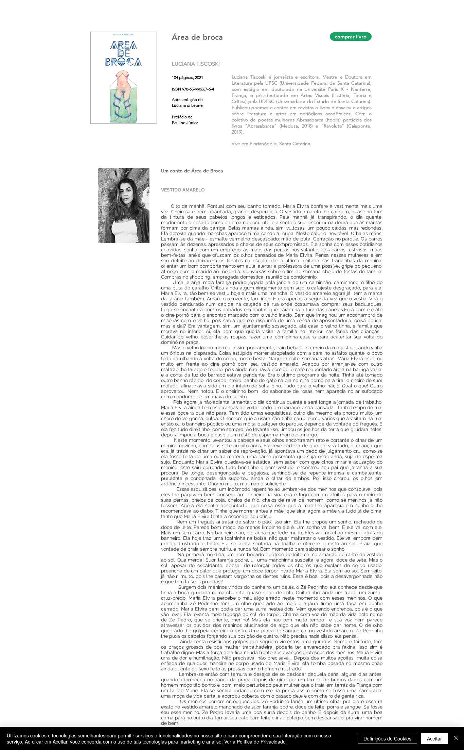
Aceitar (434, 738)
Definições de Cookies (387, 738)
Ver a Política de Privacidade (255, 741)
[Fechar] (456, 738)
